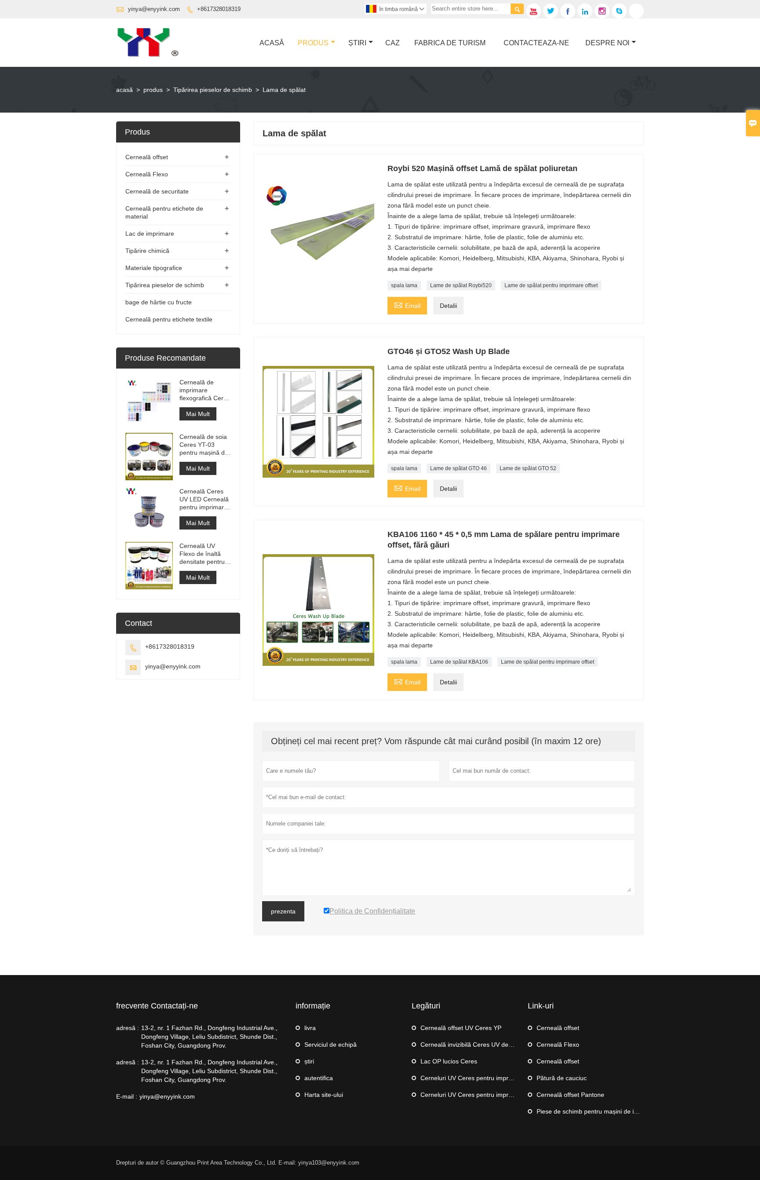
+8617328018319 (219, 9)
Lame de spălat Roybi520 (461, 285)
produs (153, 89)
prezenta (283, 911)
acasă (124, 89)
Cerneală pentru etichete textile (168, 319)
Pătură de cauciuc (562, 1077)
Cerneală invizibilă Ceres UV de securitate (478, 1044)
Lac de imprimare (149, 233)
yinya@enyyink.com (154, 9)
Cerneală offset (146, 157)
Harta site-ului (323, 1094)
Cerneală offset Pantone (570, 1094)
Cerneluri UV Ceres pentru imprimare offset (480, 1077)
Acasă (271, 43)
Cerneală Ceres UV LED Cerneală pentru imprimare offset (204, 499)
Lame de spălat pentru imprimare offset (551, 285)
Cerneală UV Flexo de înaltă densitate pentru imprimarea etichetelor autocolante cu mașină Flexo (202, 554)
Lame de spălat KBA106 (459, 662)
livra (310, 1027)
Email (407, 304)
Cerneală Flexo (146, 174)
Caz (392, 43)
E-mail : (126, 1096)
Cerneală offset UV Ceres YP (460, 1027)
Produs (313, 43)
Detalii (448, 305)
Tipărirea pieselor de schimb (212, 89)
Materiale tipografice (153, 267)
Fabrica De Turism (450, 43)
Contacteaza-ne (536, 43)
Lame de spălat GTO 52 (528, 468)
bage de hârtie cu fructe (158, 302)
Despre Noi (607, 43)
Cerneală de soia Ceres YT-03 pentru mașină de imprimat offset (203, 445)
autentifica (318, 1077)
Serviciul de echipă (330, 1044)
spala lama (404, 285)
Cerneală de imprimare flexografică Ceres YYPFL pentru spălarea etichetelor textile (204, 390)
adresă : (127, 1027)
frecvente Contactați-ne (157, 1005)
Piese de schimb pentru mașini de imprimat (597, 1111)
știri (357, 43)
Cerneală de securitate (157, 191)
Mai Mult (198, 413)
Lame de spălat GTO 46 (458, 468)
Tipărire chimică (147, 250)
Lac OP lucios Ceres (448, 1061)
